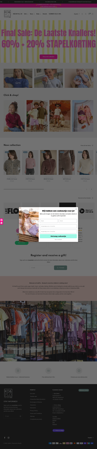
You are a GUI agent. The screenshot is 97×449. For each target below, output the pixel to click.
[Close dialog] (76, 209)
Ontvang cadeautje (58, 236)
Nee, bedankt (58, 239)
